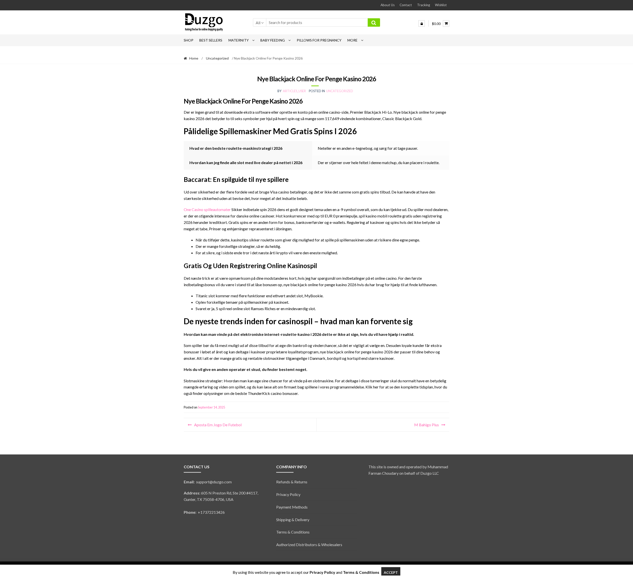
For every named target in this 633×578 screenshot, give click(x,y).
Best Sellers (210, 40)
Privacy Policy (288, 494)
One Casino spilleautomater (207, 209)
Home (193, 58)
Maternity (238, 40)
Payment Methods (292, 507)
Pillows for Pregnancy (319, 40)
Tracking (423, 5)
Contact (406, 5)
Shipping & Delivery (292, 519)
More (352, 40)
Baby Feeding (272, 40)
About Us (388, 5)
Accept (391, 572)
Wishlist (441, 5)
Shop (188, 40)
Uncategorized (217, 58)
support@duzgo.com (208, 481)
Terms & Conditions (293, 532)
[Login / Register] (421, 23)
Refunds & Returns (291, 481)
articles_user (294, 91)
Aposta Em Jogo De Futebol (218, 424)
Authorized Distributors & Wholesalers (309, 544)
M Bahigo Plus (426, 424)
